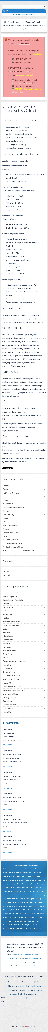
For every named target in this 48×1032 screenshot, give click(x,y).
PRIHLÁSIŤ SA (7, 745)
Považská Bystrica (20, 962)
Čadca (31, 954)
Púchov (28, 962)
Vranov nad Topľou (15, 966)
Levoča (17, 958)
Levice (13, 958)
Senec (31, 962)
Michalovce (23, 958)
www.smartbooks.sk (24, 75)
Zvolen (22, 966)
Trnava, (9, 966)
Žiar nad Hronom (29, 966)
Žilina (35, 966)
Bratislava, (27, 954)
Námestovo (29, 958)
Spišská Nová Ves (38, 962)
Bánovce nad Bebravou (18, 954)
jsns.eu (33, 1027)
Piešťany (13, 962)
